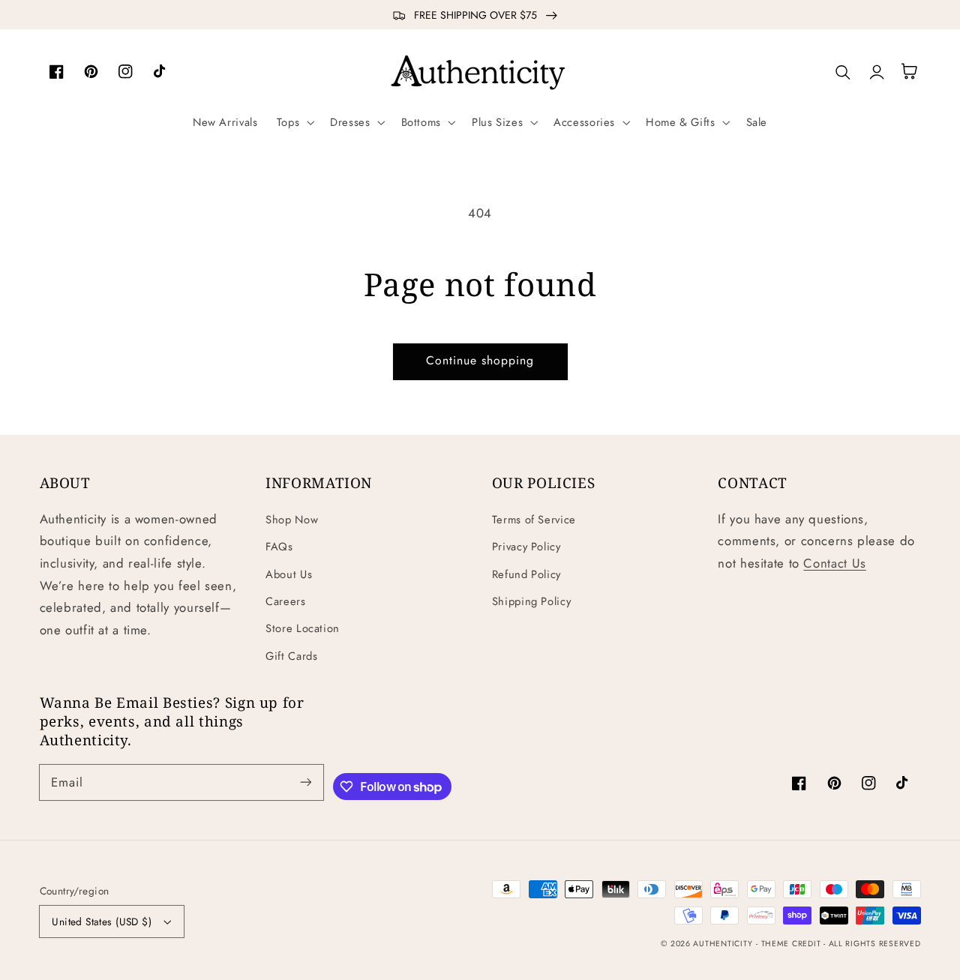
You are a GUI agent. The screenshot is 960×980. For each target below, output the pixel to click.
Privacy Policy (526, 546)
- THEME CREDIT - (792, 943)
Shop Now (292, 519)
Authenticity (722, 943)
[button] (293, 122)
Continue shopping (480, 360)
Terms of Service (534, 519)
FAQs (279, 546)
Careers (285, 601)
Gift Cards (291, 656)
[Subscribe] (305, 782)
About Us (289, 574)
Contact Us (834, 563)
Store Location (303, 628)
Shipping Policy (531, 601)
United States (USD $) (102, 921)
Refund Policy (526, 574)
